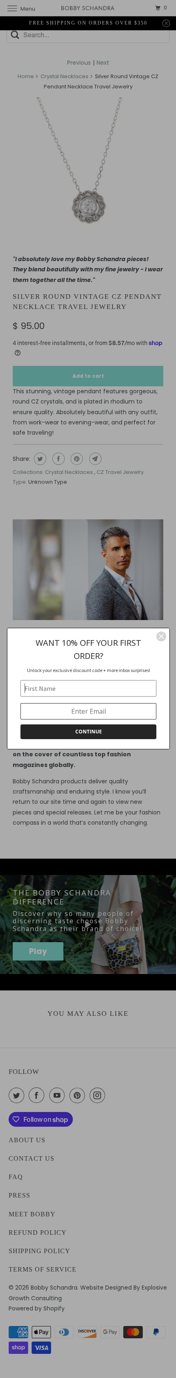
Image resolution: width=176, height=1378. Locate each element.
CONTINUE (88, 731)
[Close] (161, 636)
